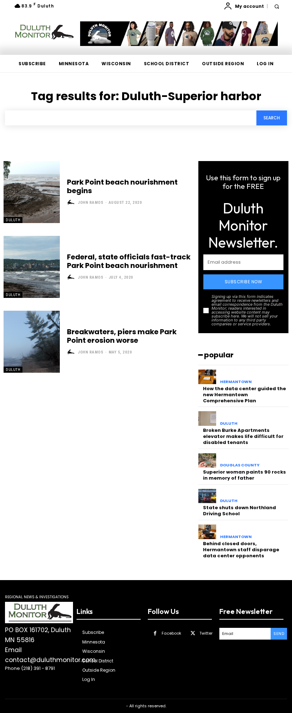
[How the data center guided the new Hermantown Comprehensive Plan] (207, 377)
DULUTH (13, 220)
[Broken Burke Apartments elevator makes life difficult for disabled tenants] (207, 418)
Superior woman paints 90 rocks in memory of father (244, 475)
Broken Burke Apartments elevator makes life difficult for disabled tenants (243, 436)
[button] (276, 6)
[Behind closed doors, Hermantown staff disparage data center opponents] (207, 532)
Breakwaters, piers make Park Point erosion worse (122, 336)
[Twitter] (192, 633)
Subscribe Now (243, 282)
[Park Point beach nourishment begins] (32, 192)
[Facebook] (155, 633)
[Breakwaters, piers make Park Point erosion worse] (32, 342)
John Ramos (90, 202)
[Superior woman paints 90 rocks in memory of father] (207, 460)
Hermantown (236, 382)
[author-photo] (72, 202)
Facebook (171, 633)
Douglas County (240, 465)
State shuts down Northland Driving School (239, 510)
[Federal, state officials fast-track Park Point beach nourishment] (32, 267)
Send (278, 633)
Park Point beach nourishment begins (122, 186)
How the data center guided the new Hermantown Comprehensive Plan (244, 394)
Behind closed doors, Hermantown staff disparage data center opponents (241, 549)
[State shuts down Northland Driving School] (207, 496)
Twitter (206, 633)
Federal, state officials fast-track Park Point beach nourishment (129, 261)
